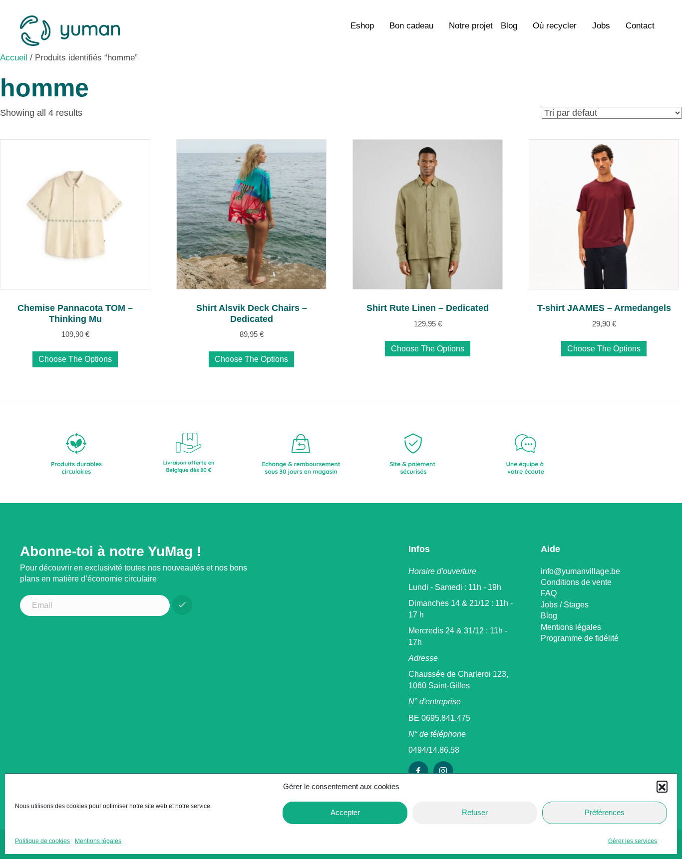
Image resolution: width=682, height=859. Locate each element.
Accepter (345, 812)
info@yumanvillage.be (580, 571)
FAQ (549, 593)
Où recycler (555, 25)
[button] (662, 786)
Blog (509, 25)
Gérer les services (632, 841)
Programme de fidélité (580, 638)
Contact (640, 25)
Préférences (605, 812)
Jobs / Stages (565, 604)
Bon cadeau (411, 25)
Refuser (475, 812)
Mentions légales (98, 841)
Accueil (13, 57)
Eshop (362, 25)
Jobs (601, 25)
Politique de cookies (42, 841)
